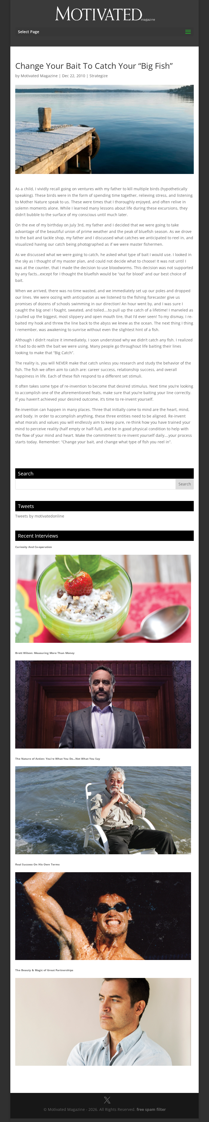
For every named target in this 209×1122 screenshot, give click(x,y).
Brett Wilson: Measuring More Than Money (45, 653)
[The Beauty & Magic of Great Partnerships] (103, 1022)
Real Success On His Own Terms (37, 864)
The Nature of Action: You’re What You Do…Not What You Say (57, 759)
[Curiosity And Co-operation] (103, 599)
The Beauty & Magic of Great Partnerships (44, 970)
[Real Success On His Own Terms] (103, 916)
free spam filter (151, 1109)
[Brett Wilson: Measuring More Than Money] (103, 704)
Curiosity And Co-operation (33, 547)
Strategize (99, 75)
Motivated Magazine (39, 75)
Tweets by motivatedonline (39, 516)
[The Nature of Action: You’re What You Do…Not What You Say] (103, 810)
